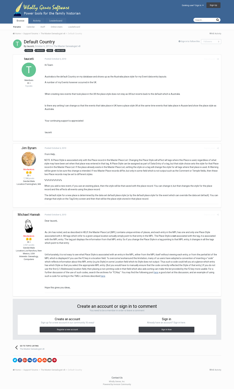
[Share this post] (218, 59)
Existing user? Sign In (192, 5)
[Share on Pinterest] (54, 360)
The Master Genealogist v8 (66, 46)
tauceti (30, 46)
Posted (55, 59)
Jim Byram (28, 148)
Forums (17, 27)
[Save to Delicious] (34, 360)
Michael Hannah (29, 214)
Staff (42, 27)
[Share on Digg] (30, 360)
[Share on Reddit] (39, 360)
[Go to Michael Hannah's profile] (29, 225)
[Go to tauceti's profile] (17, 44)
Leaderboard (74, 27)
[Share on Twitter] (15, 360)
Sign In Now (166, 329)
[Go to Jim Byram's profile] (29, 159)
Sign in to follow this (190, 41)
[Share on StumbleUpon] (44, 360)
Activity (37, 20)
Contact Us (117, 377)
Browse (20, 20)
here (156, 272)
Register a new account (67, 329)
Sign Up (213, 5)
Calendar (31, 27)
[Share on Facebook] (20, 360)
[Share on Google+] (25, 360)
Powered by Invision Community (117, 384)
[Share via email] (49, 360)
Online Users (56, 27)
